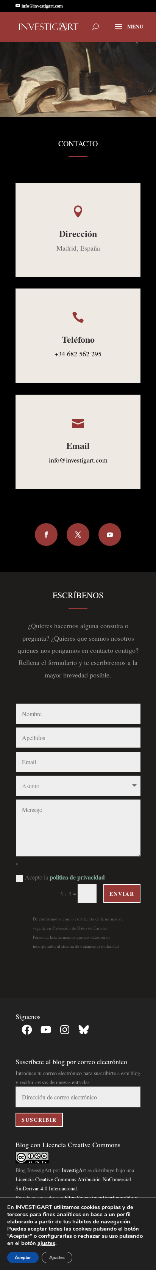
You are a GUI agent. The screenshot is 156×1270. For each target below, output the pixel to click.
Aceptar (23, 1257)
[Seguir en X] (78, 534)
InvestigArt (74, 1170)
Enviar (121, 894)
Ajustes (57, 1257)
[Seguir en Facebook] (46, 534)
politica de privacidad (77, 877)
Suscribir (39, 1120)
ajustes (46, 1243)
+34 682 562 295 (78, 353)
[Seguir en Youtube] (109, 534)
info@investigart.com (78, 459)
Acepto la (65, 877)
